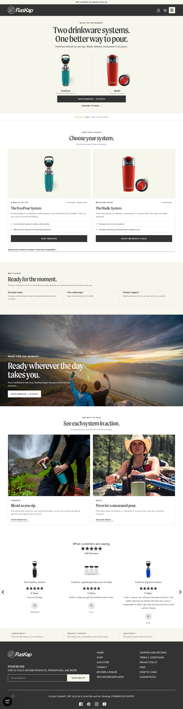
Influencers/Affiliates (110, 676)
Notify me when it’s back (134, 238)
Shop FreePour (49, 238)
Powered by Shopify (123, 696)
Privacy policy (148, 662)
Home (100, 652)
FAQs (143, 667)
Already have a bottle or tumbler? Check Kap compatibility (32, 249)
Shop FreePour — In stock (91, 99)
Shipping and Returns (153, 652)
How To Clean (148, 672)
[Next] (180, 592)
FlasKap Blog (148, 676)
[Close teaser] (12, 696)
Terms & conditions (152, 657)
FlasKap (61, 696)
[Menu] (172, 10)
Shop (100, 657)
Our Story (103, 662)
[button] (7, 701)
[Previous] (3, 592)
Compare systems (91, 105)
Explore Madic (105, 519)
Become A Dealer (107, 672)
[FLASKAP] (21, 10)
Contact (102, 667)
